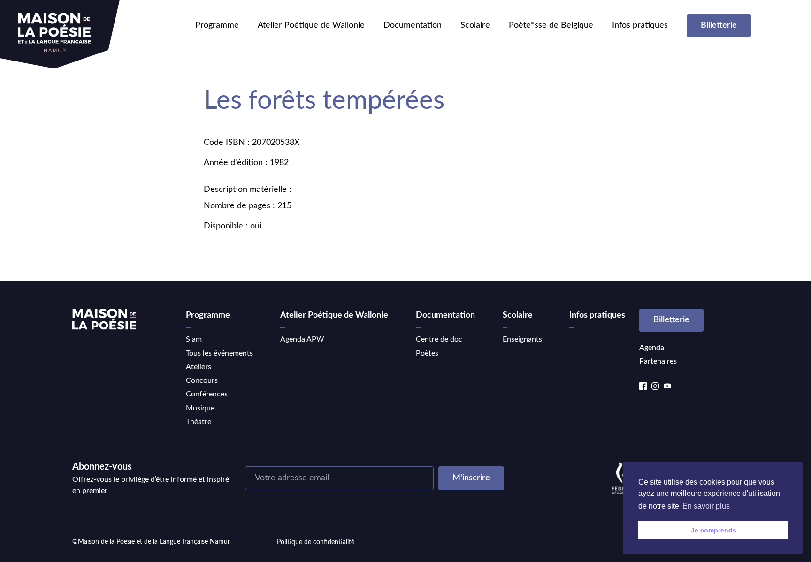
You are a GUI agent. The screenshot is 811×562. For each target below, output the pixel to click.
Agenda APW (302, 339)
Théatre (198, 421)
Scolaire (475, 25)
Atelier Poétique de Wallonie (311, 25)
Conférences (207, 394)
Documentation (412, 25)
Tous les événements (219, 353)
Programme (217, 25)
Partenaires (658, 361)
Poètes (427, 353)
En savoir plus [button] (706, 506)
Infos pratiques (640, 25)
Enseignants (522, 339)
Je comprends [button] (713, 530)
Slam (194, 339)
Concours (202, 380)
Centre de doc (439, 339)
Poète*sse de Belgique (551, 25)
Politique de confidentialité (315, 542)
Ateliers (198, 367)
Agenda (651, 347)
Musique (200, 408)
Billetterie (719, 25)
